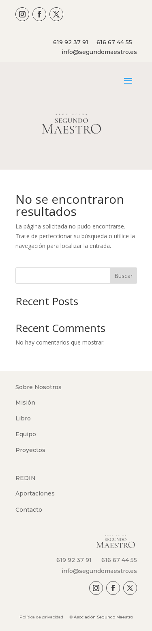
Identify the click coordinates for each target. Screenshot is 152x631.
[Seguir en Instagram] (22, 14)
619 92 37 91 (70, 42)
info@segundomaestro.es (99, 52)
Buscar (123, 276)
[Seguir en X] (56, 14)
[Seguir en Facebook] (39, 14)
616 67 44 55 (114, 42)
